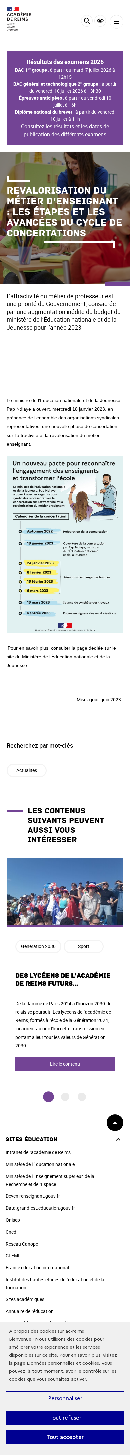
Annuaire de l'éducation (30, 1311)
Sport (83, 946)
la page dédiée (87, 648)
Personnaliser (65, 1398)
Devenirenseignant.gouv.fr (33, 1196)
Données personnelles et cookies (63, 1363)
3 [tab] (82, 1097)
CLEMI (12, 1255)
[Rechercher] (87, 22)
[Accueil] (25, 19)
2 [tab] (65, 1097)
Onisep (13, 1220)
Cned (11, 1232)
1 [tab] (48, 1096)
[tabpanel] (65, 968)
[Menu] (116, 22)
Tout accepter (65, 1437)
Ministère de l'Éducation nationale (40, 1164)
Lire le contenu (65, 1064)
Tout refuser (65, 1418)
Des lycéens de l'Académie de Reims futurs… (63, 980)
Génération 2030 (38, 946)
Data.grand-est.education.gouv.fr (40, 1208)
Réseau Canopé (22, 1244)
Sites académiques (25, 1299)
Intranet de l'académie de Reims (38, 1152)
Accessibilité (100, 21)
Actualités (26, 770)
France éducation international (37, 1267)
